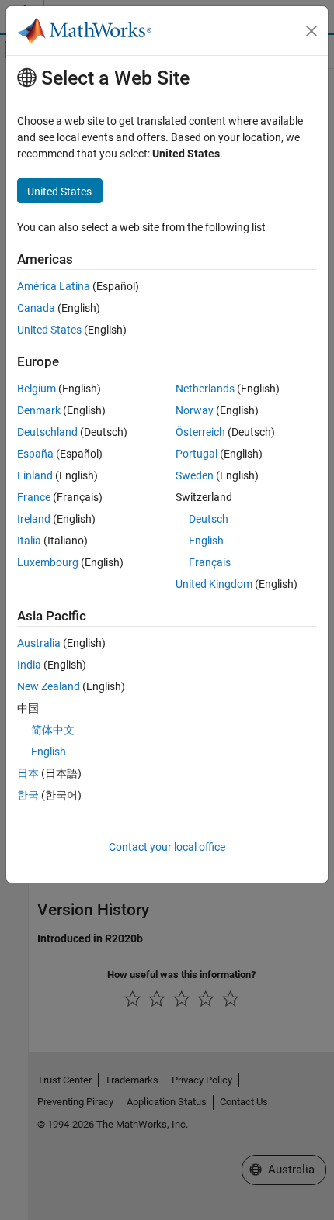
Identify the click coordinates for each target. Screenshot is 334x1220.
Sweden (195, 475)
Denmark (39, 410)
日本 (28, 773)
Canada (36, 308)
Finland (35, 475)
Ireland (33, 519)
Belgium (36, 388)
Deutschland (47, 432)
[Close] (311, 31)
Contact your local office (167, 847)
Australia (39, 643)
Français (210, 562)
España (35, 454)
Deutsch (208, 519)
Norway (195, 410)
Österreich (200, 432)
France (33, 497)
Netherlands (205, 388)
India (29, 664)
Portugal (196, 454)
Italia (29, 540)
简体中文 (53, 730)
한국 (28, 795)
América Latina (53, 286)
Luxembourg (47, 562)
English (206, 540)
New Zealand (48, 686)
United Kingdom (214, 584)
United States (49, 329)
